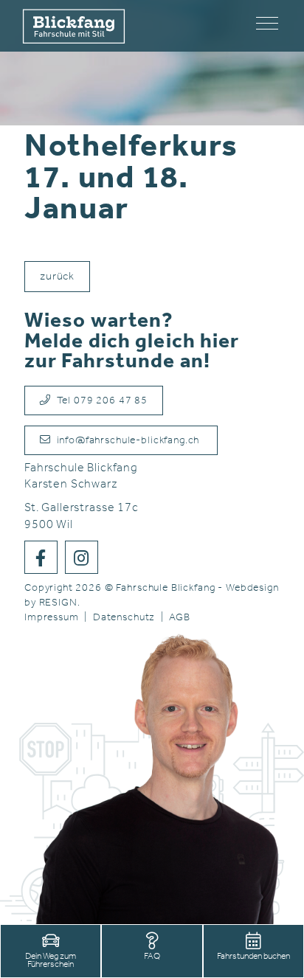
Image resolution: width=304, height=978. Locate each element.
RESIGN (58, 602)
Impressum (51, 617)
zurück (57, 276)
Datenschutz (124, 617)
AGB (179, 617)
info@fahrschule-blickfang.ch (126, 440)
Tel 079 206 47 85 (99, 400)
